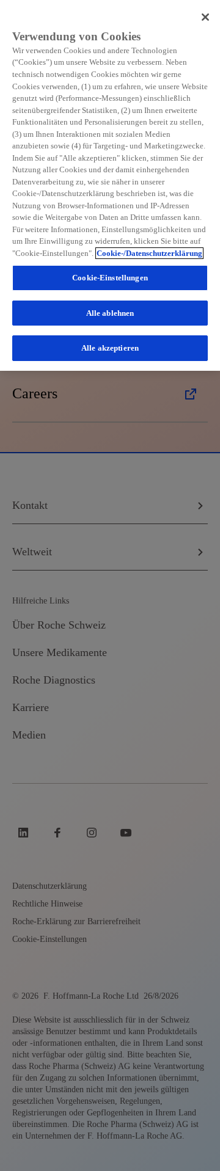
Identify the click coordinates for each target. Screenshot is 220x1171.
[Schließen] (205, 17)
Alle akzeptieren (110, 347)
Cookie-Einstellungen (110, 277)
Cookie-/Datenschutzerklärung (149, 253)
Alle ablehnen (110, 313)
